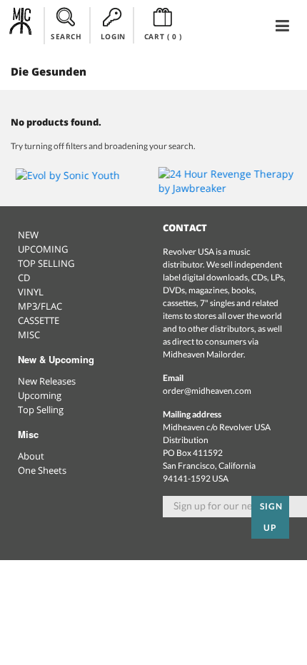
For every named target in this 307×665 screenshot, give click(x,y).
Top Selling (41, 409)
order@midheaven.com (207, 390)
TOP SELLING (46, 263)
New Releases (47, 381)
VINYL (31, 291)
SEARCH (66, 36)
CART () (163, 36)
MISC (29, 334)
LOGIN (113, 36)
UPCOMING (43, 249)
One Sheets (42, 470)
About (31, 456)
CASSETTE (38, 320)
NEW (28, 234)
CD (24, 277)
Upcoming (39, 395)
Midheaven (21, 25)
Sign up (271, 517)
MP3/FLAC (40, 306)
